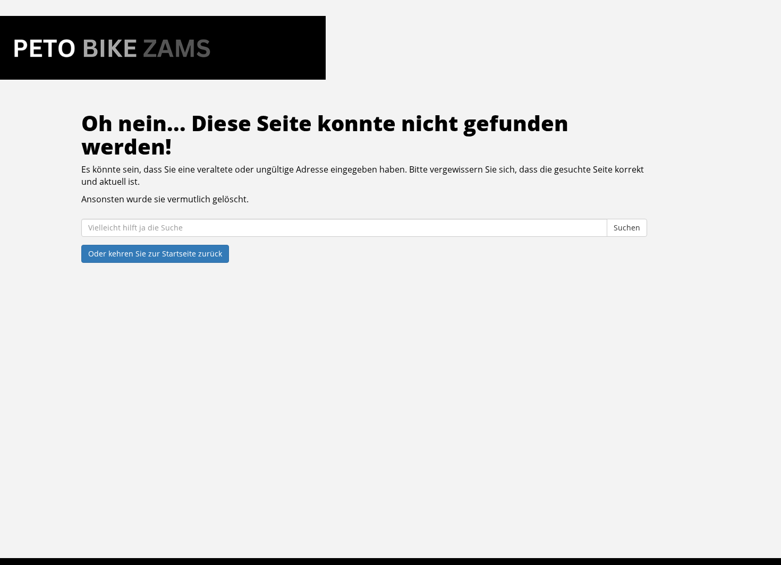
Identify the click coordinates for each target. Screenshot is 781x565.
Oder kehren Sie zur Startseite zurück (155, 254)
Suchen (627, 227)
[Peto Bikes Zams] (162, 47)
